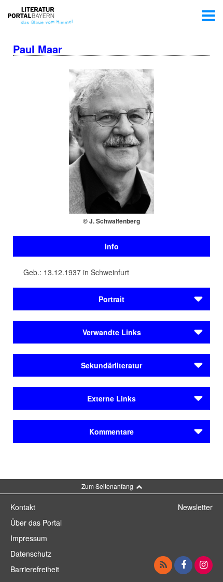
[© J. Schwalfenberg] (111, 140)
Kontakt (22, 507)
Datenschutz (30, 553)
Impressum (28, 538)
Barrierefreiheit (34, 569)
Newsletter (195, 507)
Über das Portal (36, 522)
